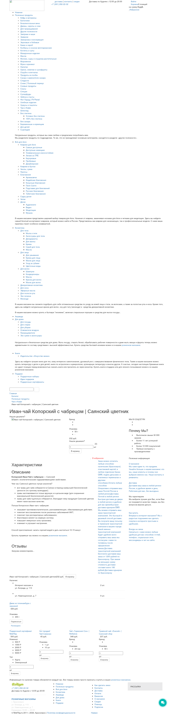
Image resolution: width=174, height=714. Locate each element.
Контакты (98, 687)
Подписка (98, 707)
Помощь (98, 704)
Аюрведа (60, 694)
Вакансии (98, 696)
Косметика (60, 692)
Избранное (134, 9)
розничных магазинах (120, 679)
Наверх (94, 712)
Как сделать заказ (102, 685)
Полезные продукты (65, 686)
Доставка (98, 690)
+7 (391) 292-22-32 (59, 4)
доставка (59, 1)
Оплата (97, 693)
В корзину (15, 673)
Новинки (59, 683)
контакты (68, 1)
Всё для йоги (61, 689)
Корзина (134, 4)
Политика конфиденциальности (61, 712)
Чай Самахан (45, 633)
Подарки (59, 702)
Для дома (60, 697)
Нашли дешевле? (77, 441)
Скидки (97, 701)
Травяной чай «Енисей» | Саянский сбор (110, 632)
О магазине (99, 698)
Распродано (16, 625)
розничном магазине (131, 345)
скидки (77, 1)
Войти (133, 1)
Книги (58, 700)
